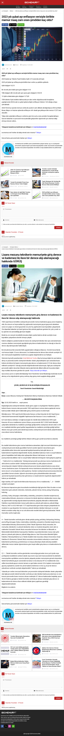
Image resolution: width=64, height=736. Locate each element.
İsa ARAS (22, 175)
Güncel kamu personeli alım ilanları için (17, 138)
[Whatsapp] (13, 726)
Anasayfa (5, 11)
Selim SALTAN (54, 187)
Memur (11, 11)
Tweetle (14, 24)
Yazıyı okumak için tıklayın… (39, 370)
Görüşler (12, 247)
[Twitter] (5, 726)
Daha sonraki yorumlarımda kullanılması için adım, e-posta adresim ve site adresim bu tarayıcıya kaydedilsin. (29, 224)
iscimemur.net (8, 65)
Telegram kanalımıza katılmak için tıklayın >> (24, 127)
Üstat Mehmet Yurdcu (30, 358)
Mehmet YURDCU (55, 176)
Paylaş (6, 24)
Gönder (22, 24)
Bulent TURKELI (23, 667)
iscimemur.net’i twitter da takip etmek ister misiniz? (21, 132)
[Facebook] (2, 726)
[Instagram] (9, 726)
